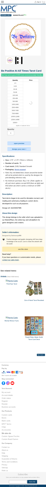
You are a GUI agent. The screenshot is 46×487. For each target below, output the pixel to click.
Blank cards (6, 421)
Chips (4, 427)
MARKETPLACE (19, 15)
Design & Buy (6, 15)
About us (5, 450)
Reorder (5, 404)
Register (5, 401)
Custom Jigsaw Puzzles (10, 436)
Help (3, 453)
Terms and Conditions (10, 462)
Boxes (4, 418)
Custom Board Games (10, 439)
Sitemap (5, 468)
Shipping (5, 456)
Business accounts (9, 407)
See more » (40, 355)
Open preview (19, 143)
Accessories (6, 430)
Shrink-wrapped (20, 169)
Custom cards (7, 415)
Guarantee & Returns (9, 459)
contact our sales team (10, 260)
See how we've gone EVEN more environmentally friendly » (22, 75)
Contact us (6, 447)
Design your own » (19, 149)
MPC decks (6, 424)
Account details (7, 395)
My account (6, 392)
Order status (6, 398)
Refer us (5, 470)
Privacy (4, 465)
